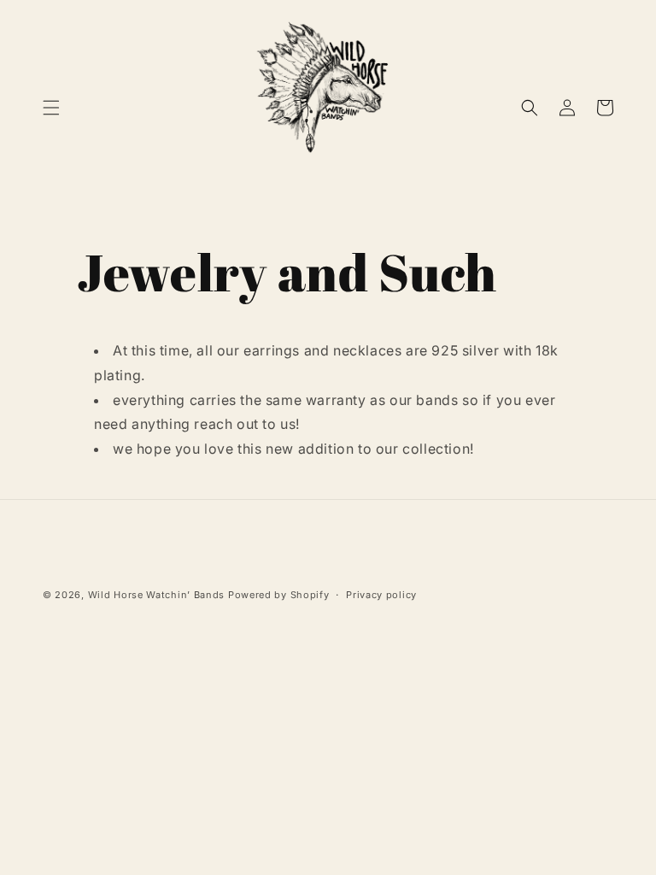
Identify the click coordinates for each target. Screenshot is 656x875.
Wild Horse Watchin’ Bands (157, 595)
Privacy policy (381, 595)
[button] (51, 107)
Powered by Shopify (279, 595)
